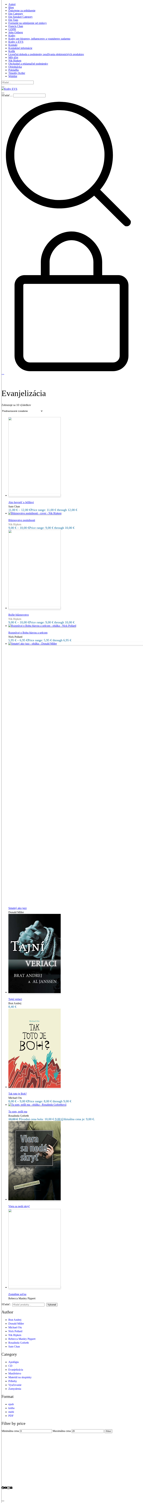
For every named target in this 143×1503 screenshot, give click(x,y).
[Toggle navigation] (2, 92)
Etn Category (15, 13)
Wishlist (12, 76)
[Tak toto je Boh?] (34, 1086)
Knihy (11, 35)
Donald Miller (16, 1323)
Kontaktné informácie (20, 48)
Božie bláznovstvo (18, 614)
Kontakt (12, 44)
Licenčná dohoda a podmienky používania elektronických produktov (46, 54)
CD (10, 1365)
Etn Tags (13, 19)
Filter (108, 1431)
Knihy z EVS (15, 41)
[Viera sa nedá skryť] (34, 1199)
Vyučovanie (14, 1384)
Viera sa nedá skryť (19, 1206)
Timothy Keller (16, 73)
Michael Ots (15, 1327)
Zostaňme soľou (17, 1294)
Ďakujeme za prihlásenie (21, 10)
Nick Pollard (15, 1331)
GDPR (12, 29)
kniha (11, 1408)
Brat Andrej (14, 1319)
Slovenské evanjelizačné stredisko (48, 1494)
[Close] (2, 86)
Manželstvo (14, 1373)
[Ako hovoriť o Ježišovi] (34, 495)
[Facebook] (2, 1488)
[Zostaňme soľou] (34, 1287)
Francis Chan (15, 26)
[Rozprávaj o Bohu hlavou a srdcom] (42, 625)
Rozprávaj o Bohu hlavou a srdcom (27, 632)
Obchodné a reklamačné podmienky (28, 63)
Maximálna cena (62, 1430)
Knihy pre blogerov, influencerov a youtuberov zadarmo (39, 38)
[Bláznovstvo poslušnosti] (34, 513)
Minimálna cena (10, 1430)
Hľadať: (5, 1304)
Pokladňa (13, 69)
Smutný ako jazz (17, 908)
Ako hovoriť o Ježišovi (21, 502)
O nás (11, 1477)
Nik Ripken (14, 60)
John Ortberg (15, 32)
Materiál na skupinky (20, 1377)
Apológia (13, 1362)
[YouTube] (5, 1488)
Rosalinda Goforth (18, 1342)
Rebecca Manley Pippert (21, 1338)
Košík (11, 51)
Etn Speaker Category (20, 16)
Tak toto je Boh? (17, 1093)
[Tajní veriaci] (34, 992)
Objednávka (15, 66)
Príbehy (12, 1381)
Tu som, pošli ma (17, 1111)
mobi (11, 1411)
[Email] (11, 1488)
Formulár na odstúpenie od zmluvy (27, 23)
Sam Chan (14, 1346)
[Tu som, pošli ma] (37, 1104)
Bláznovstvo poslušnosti (21, 520)
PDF (11, 1415)
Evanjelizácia (15, 1369)
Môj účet (13, 57)
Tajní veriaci (15, 999)
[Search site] (68, 229)
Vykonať (52, 1304)
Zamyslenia (14, 1388)
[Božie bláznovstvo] (34, 607)
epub (11, 1404)
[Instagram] (8, 1488)
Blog (11, 7)
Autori (12, 4)
